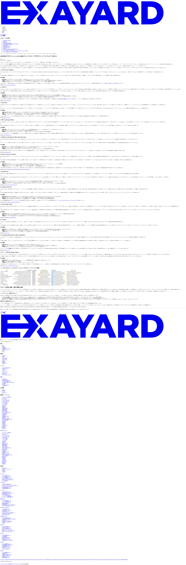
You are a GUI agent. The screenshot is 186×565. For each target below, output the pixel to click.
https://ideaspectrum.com (7, 152)
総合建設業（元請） (5, 416)
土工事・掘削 (4, 425)
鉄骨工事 (3, 422)
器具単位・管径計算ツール (7, 554)
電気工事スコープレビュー (7, 539)
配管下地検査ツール (5, 557)
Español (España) (29, 559)
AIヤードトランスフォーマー (7, 531)
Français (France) (42, 559)
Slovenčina (99, 559)
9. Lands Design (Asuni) (6, 47)
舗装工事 (3, 427)
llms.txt (3, 360)
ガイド (3, 371)
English (18, 559)
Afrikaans (1, 559)
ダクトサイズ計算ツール (6, 502)
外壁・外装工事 (5, 408)
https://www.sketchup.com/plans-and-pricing (10, 184)
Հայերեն (55, 559)
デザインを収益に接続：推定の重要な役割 (10, 51)
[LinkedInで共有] (4, 35)
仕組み (3, 346)
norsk (78, 559)
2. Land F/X (4, 41)
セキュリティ (4, 363)
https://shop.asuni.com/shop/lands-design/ (9, 217)
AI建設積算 (4, 347)
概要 (3, 389)
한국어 (68, 559)
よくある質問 (4, 372)
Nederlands (75, 559)
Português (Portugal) (89, 559)
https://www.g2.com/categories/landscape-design (10, 265)
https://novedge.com (6, 250)
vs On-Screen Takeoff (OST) (6, 380)
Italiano (63, 559)
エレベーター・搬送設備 (6, 432)
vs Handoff (4, 385)
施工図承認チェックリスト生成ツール (9, 504)
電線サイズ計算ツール (6, 538)
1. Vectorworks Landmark (7, 40)
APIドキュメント (5, 357)
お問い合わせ (4, 392)
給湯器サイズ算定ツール (6, 555)
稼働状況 (3, 362)
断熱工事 (3, 421)
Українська (115, 559)
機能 (3, 31)
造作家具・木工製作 (5, 418)
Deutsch (13, 559)
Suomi (33, 559)
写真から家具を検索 (5, 514)
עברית (46, 559)
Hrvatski (49, 559)
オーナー (3, 472)
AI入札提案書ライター (6, 509)
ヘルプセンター (5, 370)
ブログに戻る (4, 311)
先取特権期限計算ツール (6, 488)
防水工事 (3, 428)
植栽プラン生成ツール (6, 527)
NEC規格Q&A (4, 536)
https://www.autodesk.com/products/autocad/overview (11, 202)
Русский (96, 559)
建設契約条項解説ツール (6, 487)
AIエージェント (3, 430)
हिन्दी (47, 559)
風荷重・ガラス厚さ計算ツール (7, 479)
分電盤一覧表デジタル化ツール (7, 540)
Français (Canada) (37, 559)
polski (80, 559)
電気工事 (3, 423)
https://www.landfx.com (7, 100)
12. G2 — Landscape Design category (8, 49)
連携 (3, 356)
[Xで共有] (2, 35)
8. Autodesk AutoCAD (6, 46)
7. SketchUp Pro (5, 45)
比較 (1, 376)
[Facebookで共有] (3, 35)
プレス (3, 391)
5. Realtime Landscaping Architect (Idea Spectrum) (10, 43)
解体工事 (3, 407)
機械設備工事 (4, 409)
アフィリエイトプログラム (7, 374)
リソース (4, 30)
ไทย (110, 559)
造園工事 (3, 417)
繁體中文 (126, 559)
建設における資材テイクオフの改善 (111, 83)
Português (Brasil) (83, 559)
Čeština (8, 559)
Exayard (81, 309)
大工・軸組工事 (5, 420)
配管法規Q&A (4, 553)
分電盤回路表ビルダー (6, 537)
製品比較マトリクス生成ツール (7, 513)
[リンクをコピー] (1, 35)
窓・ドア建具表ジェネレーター (7, 478)
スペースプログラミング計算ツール (8, 512)
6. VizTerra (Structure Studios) (7, 44)
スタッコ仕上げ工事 (5, 436)
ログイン (1, 34)
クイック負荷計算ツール (6, 501)
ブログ (3, 369)
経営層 (3, 470)
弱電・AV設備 (4, 411)
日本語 (65, 559)
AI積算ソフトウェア (5, 349)
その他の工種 (4, 437)
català (6, 559)
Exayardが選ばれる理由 (6, 367)
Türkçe (112, 559)
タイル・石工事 (5, 438)
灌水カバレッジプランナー (7, 529)
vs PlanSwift (4, 378)
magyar (52, 559)
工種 (3, 27)
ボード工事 (4, 440)
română (94, 559)
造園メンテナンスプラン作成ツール (8, 530)
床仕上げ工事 (4, 413)
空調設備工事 (4, 410)
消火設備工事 (4, 414)
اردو (117, 559)
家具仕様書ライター (5, 511)
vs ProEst (3, 384)
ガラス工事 (4, 434)
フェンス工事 (4, 439)
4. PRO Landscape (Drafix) (7, 42)
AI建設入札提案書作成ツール (7, 484)
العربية (4, 559)
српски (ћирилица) (104, 559)
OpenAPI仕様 (4, 358)
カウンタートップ (5, 433)
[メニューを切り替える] (6, 34)
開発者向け (4, 355)
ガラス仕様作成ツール (6, 476)
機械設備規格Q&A (5, 503)
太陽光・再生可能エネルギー (7, 419)
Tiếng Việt (120, 559)
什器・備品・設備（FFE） (6, 412)
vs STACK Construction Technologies (8, 382)
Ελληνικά (15, 559)
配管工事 (3, 426)
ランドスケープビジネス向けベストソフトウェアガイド (67, 200)
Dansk (11, 559)
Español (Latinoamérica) (23, 559)
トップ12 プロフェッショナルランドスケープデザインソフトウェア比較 (15, 50)
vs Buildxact (4, 383)
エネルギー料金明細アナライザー (8, 505)
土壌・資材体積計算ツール (7, 528)
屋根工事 (3, 406)
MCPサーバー (4, 359)
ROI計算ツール (5, 368)
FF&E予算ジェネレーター (6, 510)
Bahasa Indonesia (59, 559)
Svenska (108, 559)
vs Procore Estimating (5, 381)
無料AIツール (4, 373)
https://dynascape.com (6, 117)
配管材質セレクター (5, 556)
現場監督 (3, 471)
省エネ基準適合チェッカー (7, 477)
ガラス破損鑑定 (5, 480)
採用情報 (3, 390)
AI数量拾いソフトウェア (6, 348)
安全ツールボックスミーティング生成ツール (10, 485)
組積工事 (3, 415)
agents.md (3, 361)
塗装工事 (3, 424)
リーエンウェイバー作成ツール (7, 486)
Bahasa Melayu (71, 559)
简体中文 (123, 559)
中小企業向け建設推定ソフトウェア (65, 98)
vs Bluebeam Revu (5, 379)
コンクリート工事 (5, 435)
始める (4, 34)
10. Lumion (4, 48)
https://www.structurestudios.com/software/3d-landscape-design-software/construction (16, 169)
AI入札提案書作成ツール (6, 475)
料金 (3, 32)
